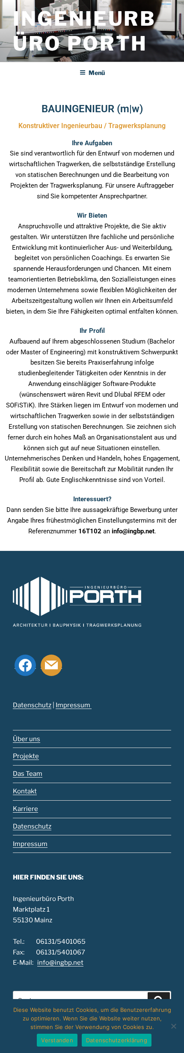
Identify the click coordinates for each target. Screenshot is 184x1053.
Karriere (25, 809)
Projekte (26, 756)
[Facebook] (25, 665)
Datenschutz (32, 705)
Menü (97, 72)
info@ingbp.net (133, 531)
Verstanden (57, 1040)
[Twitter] (51, 665)
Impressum (74, 705)
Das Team (27, 774)
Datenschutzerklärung (116, 1040)
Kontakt (25, 791)
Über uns (26, 739)
